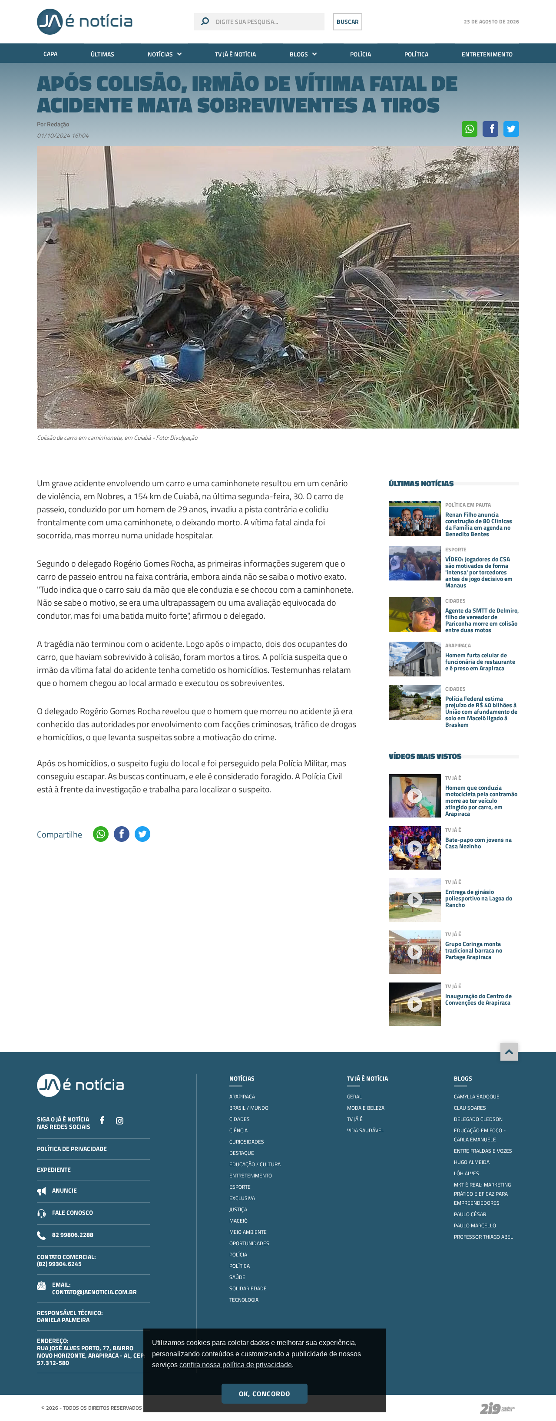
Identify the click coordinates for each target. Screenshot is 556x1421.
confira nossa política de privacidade (235, 1364)
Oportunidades (249, 1243)
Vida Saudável (365, 1130)
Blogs (299, 54)
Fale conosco (72, 1212)
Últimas (102, 54)
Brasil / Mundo (248, 1108)
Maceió (238, 1221)
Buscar (348, 21)
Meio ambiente (248, 1232)
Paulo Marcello (475, 1225)
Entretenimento (487, 54)
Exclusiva (242, 1198)
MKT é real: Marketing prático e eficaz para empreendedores (482, 1193)
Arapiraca (242, 1096)
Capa (50, 53)
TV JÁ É (355, 1119)
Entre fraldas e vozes (483, 1151)
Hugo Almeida (472, 1162)
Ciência (238, 1130)
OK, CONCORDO (264, 1393)
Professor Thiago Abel (483, 1237)
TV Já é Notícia (235, 54)
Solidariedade (248, 1288)
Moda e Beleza (365, 1108)
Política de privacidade (72, 1148)
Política (416, 54)
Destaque (241, 1153)
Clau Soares (470, 1108)
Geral (354, 1096)
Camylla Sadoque (477, 1096)
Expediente (54, 1169)
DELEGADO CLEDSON (478, 1119)
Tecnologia (243, 1300)
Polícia (360, 54)
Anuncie (64, 1190)
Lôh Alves (466, 1173)
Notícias (160, 54)
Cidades (239, 1119)
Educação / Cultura (255, 1164)
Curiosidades (246, 1141)
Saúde (237, 1277)
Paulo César (470, 1214)
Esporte (240, 1187)
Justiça (238, 1209)
